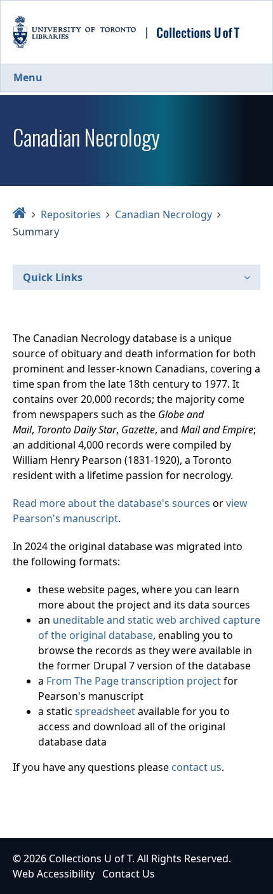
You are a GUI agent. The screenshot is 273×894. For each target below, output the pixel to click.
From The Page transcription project (133, 681)
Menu (28, 77)
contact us (196, 767)
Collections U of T (90, 858)
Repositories (71, 214)
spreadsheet (105, 711)
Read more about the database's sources (111, 503)
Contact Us (128, 874)
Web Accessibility (54, 874)
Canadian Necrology (163, 214)
